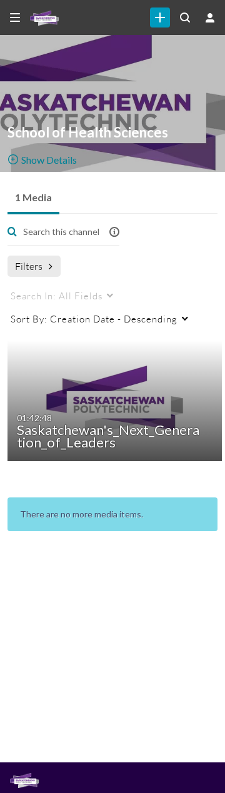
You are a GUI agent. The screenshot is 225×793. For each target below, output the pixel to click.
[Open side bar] (15, 17)
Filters (28, 266)
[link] (160, 17)
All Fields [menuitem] (56, 295)
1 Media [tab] (33, 197)
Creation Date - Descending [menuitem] (94, 318)
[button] (114, 231)
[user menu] (210, 17)
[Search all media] (185, 17)
